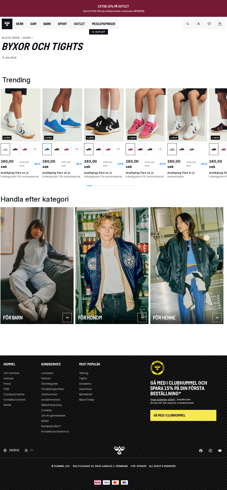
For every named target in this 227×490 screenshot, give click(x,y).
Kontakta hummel (14, 399)
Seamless (85, 389)
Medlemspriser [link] (103, 24)
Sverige (14, 450)
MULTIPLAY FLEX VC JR (15, 172)
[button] (188, 24)
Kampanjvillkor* (51, 426)
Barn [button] (47, 24)
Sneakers (85, 383)
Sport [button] (62, 24)
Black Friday (86, 399)
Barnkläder (85, 394)
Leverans (47, 373)
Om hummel (11, 373)
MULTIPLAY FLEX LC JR (181, 172)
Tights (83, 378)
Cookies (46, 410)
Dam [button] (33, 24)
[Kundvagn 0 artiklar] (220, 24)
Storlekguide (49, 383)
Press (7, 383)
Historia (8, 378)
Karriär (7, 405)
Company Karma (14, 394)
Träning (83, 373)
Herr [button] (19, 24)
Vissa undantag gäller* (163, 399)
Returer (46, 378)
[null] (7, 24)
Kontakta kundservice (55, 431)
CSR (6, 389)
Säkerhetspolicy (51, 405)
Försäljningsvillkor (52, 389)
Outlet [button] (79, 24)
